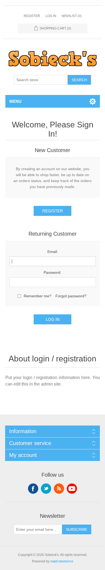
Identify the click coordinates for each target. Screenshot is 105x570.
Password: (52, 272)
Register (32, 16)
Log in (51, 16)
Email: (52, 251)
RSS (59, 488)
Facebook (33, 488)
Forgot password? (70, 296)
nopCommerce (61, 561)
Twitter (46, 488)
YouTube (72, 488)
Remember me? (37, 296)
